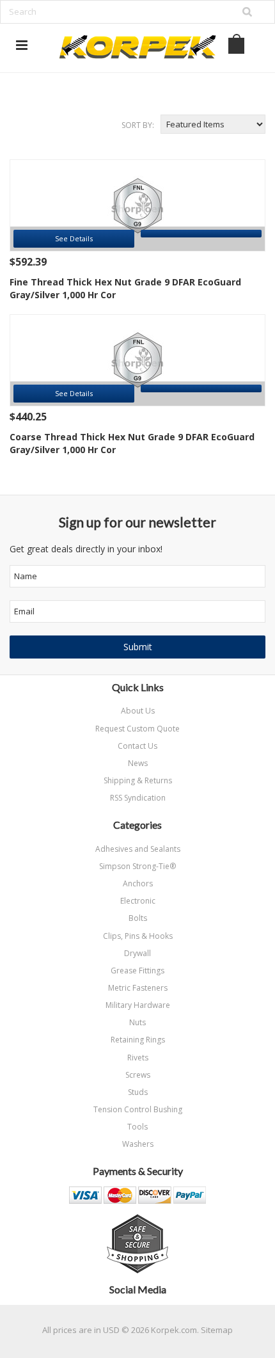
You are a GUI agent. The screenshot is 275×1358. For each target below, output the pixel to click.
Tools (137, 1126)
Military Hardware (138, 1005)
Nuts (137, 1022)
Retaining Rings (138, 1039)
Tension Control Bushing (137, 1109)
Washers (137, 1143)
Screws (137, 1074)
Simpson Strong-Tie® (137, 866)
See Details (74, 238)
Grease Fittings (137, 970)
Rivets (137, 1057)
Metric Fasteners (138, 987)
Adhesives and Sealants (137, 848)
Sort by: (138, 125)
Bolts (138, 918)
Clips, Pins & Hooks (138, 936)
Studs (138, 1092)
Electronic (137, 900)
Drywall (137, 953)
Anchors (138, 883)
